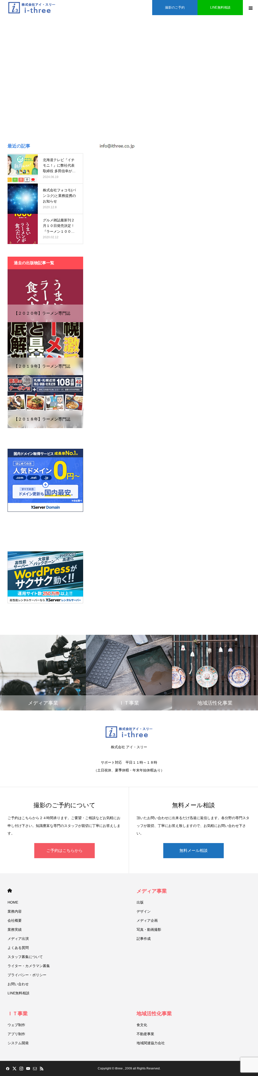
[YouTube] (27, 1068)
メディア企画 (147, 920)
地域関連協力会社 (151, 1043)
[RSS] (41, 1068)
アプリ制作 (16, 1034)
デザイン (144, 911)
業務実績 (15, 930)
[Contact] (34, 1068)
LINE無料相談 (220, 7)
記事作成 (144, 939)
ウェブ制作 (16, 1025)
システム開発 (18, 1043)
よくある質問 (18, 948)
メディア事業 (152, 891)
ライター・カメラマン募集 (29, 966)
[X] (14, 1068)
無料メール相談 (193, 850)
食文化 (142, 1025)
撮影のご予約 (175, 7)
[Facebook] (7, 1068)
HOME (10, 890)
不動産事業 (145, 1034)
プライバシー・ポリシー (27, 975)
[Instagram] (21, 1068)
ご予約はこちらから (64, 850)
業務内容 (15, 911)
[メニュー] (250, 7)
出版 (140, 902)
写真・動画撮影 (149, 930)
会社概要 (15, 920)
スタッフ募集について (25, 957)
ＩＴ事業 (18, 1013)
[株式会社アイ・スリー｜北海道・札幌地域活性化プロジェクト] (32, 7)
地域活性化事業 (154, 1013)
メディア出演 (18, 939)
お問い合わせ (18, 984)
